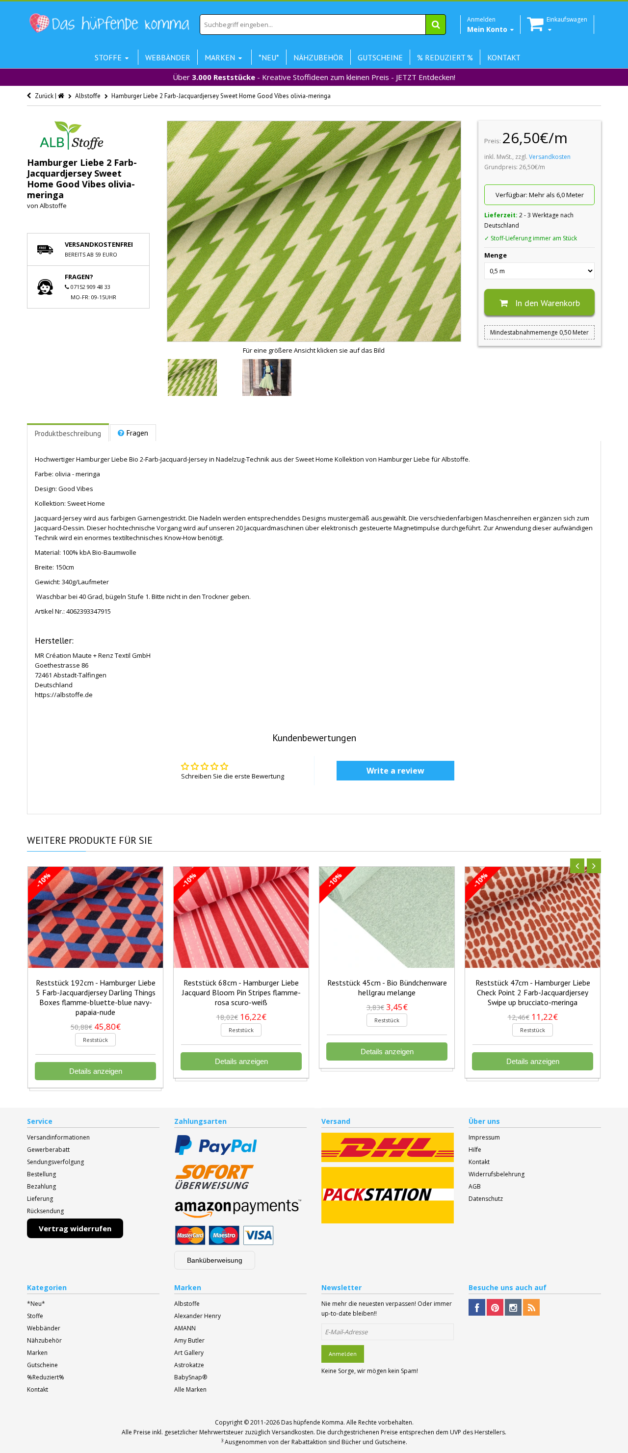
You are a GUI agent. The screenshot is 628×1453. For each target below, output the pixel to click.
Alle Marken (190, 1389)
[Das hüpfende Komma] (109, 23)
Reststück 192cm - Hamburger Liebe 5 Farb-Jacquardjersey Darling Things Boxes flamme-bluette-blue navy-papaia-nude (96, 997)
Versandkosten (550, 157)
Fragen (137, 433)
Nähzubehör (44, 1340)
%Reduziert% (45, 1377)
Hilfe (475, 1149)
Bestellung (41, 1174)
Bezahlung (41, 1186)
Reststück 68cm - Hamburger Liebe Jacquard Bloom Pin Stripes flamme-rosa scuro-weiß (241, 992)
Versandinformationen (58, 1137)
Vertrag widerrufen (75, 1228)
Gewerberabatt (48, 1149)
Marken (37, 1353)
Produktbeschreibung (68, 433)
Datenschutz (486, 1198)
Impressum (484, 1137)
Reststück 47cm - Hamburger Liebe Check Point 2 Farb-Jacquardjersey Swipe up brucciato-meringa (532, 992)
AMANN (185, 1328)
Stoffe (35, 1316)
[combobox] (323, 24)
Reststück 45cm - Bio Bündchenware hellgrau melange (387, 987)
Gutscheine (42, 1365)
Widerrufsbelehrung (496, 1174)
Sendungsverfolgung (55, 1162)
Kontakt (479, 1162)
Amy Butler (189, 1340)
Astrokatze (189, 1365)
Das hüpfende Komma (312, 1422)
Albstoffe (53, 205)
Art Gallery (189, 1353)
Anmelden (343, 1353)
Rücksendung (45, 1211)
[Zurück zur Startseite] (62, 96)
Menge (495, 255)
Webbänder (43, 1328)
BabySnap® (190, 1377)
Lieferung (40, 1198)
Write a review (395, 770)
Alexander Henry (197, 1316)
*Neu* (36, 1303)
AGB (475, 1186)
